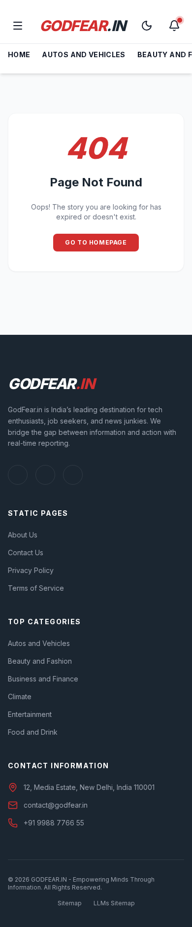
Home (19, 54)
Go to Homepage (96, 242)
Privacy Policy (31, 570)
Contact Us (25, 552)
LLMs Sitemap (114, 903)
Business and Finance (43, 679)
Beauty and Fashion (40, 661)
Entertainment (30, 714)
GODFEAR (82, 26)
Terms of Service (36, 588)
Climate (20, 696)
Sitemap (70, 903)
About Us (22, 535)
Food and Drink (33, 732)
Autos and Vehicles (83, 54)
